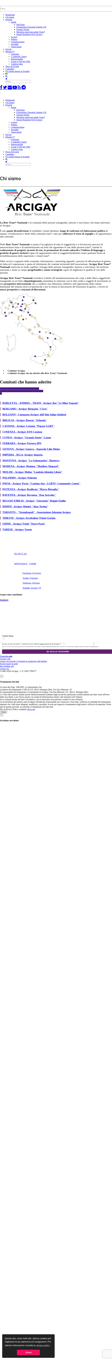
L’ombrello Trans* (19, 56)
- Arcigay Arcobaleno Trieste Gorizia (28, 518)
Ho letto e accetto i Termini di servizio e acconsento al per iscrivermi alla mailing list (42, 639)
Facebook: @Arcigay (32, 573)
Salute (13, 22)
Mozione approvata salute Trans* (30, 32)
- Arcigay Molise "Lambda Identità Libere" (32, 472)
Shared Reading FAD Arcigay (29, 34)
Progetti (8, 19)
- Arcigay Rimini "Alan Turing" (25, 506)
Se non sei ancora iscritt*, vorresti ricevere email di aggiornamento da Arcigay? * (32, 644)
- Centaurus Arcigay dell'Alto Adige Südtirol (34, 414)
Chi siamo (9, 17)
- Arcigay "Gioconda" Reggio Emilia (34, 500)
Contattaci (9, 69)
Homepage (10, 15)
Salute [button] (13, 107)
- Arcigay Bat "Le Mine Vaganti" (40, 403)
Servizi (8, 49)
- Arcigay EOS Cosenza (22, 431)
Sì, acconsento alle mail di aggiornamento (78, 644)
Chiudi (3, 712)
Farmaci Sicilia (22, 29)
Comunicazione (17, 42)
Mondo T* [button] (10, 137)
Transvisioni (16, 47)
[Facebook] (1, 87)
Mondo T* (10, 51)
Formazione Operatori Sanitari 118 (31, 27)
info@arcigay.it (20, 563)
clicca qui (31, 709)
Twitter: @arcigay (30, 578)
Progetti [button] (8, 105)
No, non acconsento (101, 644)
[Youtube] (15, 87)
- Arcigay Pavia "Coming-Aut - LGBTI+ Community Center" (41, 483)
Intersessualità (17, 59)
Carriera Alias (17, 64)
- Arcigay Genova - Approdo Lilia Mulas (31, 449)
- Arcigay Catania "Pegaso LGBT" (28, 426)
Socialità (14, 44)
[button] (6, 74)
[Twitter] (5, 87)
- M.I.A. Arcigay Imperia (22, 454)
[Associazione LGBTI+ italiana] (20, 95)
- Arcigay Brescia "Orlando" (24, 420)
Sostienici (4, 600)
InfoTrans (20, 24)
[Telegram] (23, 87)
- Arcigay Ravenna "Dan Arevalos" (29, 495)
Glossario (15, 54)
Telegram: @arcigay (31, 583)
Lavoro (14, 37)
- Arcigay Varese (17, 529)
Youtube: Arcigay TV (32, 588)
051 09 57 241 (20, 554)
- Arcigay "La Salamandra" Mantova (30, 460)
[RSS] (19, 87)
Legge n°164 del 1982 (20, 61)
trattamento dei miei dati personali (50, 639)
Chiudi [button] (28, 1352)
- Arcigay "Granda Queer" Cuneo (26, 437)
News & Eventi (12, 66)
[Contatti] (10, 87)
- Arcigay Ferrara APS (21, 443)
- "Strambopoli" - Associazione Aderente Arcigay (36, 512)
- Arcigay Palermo (19, 477)
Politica (14, 39)
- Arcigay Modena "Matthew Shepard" (30, 466)
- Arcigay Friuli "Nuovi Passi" (24, 523)
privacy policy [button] (43, 1345)
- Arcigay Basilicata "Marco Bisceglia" (30, 489)
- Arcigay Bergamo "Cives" (25, 408)
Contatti (32, 563)
